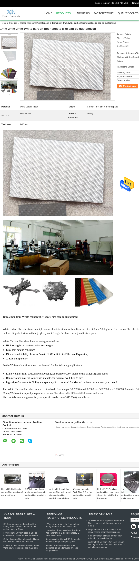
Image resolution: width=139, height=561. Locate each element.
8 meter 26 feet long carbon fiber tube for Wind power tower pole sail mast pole (22, 546)
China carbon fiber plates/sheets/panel (49, 559)
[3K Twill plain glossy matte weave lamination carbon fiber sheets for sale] (36, 479)
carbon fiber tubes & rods (19, 516)
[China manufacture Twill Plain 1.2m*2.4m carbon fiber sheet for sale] (84, 479)
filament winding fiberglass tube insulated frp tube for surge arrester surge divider (62, 548)
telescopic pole (100, 514)
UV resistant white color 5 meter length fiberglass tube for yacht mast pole (63, 525)
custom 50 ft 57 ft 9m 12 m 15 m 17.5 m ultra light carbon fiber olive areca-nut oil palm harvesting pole (106, 544)
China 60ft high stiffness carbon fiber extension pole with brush (105, 537)
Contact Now (123, 86)
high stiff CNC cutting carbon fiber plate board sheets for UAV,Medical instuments (108, 494)
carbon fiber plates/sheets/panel (34, 23)
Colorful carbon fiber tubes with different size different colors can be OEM (21, 540)
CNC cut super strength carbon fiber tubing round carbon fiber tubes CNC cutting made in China (20, 526)
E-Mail (134, 533)
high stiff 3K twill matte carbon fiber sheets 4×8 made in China (12, 492)
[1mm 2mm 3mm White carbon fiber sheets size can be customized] (9, 42)
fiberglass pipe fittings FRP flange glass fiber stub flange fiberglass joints (64, 540)
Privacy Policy (23, 559)
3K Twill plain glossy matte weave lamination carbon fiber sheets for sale (36, 494)
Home (48, 13)
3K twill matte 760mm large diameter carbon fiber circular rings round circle (20, 534)
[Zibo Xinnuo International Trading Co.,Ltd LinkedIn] (133, 527)
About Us (83, 13)
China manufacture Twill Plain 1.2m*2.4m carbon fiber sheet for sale (83, 494)
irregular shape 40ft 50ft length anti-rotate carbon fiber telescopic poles (104, 530)
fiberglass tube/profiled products (64, 516)
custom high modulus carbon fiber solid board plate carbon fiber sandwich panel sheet (60, 494)
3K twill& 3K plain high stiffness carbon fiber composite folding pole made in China (106, 523)
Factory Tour (104, 13)
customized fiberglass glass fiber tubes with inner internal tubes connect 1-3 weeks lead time (63, 533)
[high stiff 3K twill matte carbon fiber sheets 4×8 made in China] (12, 479)
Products (63, 13)
